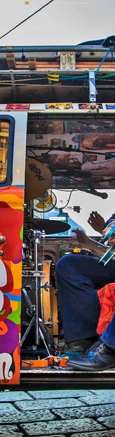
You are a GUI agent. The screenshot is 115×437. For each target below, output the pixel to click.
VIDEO (66, 3)
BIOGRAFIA (54, 3)
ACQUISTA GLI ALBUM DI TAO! (57, 218)
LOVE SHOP (73, 3)
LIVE (61, 3)
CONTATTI (81, 3)
